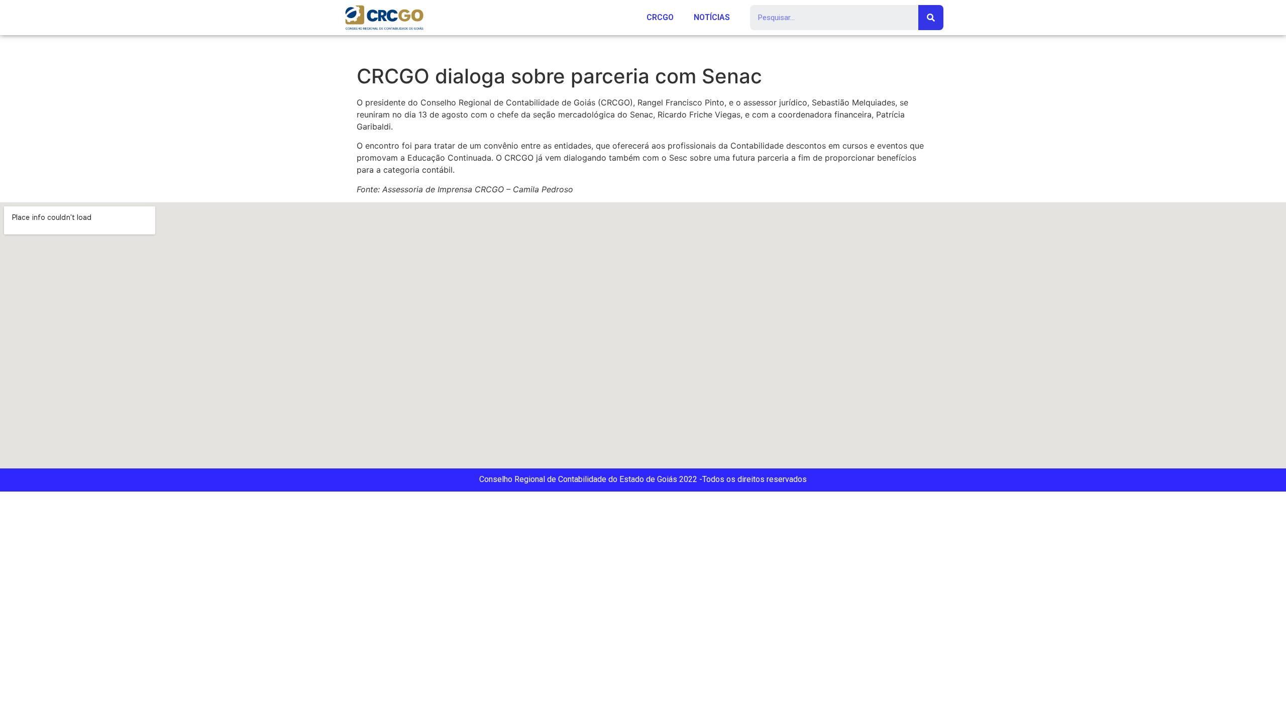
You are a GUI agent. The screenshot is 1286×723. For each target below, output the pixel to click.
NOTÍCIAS (712, 17)
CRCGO (660, 17)
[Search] (930, 17)
